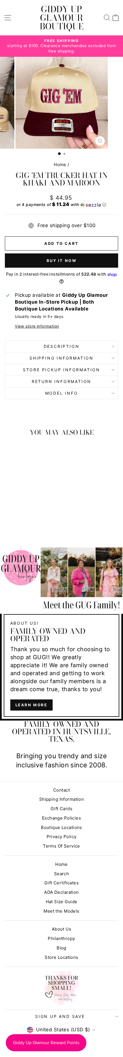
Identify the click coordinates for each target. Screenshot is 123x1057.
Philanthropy (61, 938)
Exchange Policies (61, 818)
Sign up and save (60, 1016)
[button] (61, 204)
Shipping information (61, 358)
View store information (37, 326)
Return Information (61, 381)
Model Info (61, 393)
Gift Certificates (61, 882)
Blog (61, 948)
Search (61, 873)
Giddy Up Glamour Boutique (62, 18)
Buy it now (62, 260)
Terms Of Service (61, 846)
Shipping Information (61, 799)
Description (62, 346)
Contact (61, 790)
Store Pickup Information (61, 369)
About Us (61, 929)
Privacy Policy (62, 836)
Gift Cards (61, 808)
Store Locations (61, 957)
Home (60, 164)
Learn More (31, 705)
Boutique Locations (61, 827)
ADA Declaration (61, 892)
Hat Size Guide (62, 901)
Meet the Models (61, 911)
